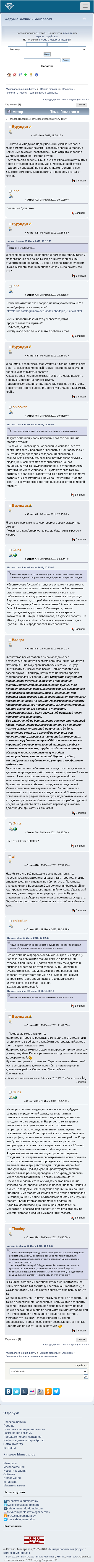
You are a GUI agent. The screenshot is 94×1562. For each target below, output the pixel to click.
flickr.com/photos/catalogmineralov (28, 1512)
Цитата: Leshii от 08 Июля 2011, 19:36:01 (30, 424)
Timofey (18, 1229)
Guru (17, 550)
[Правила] (36, 74)
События (9, 1474)
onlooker (20, 407)
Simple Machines (45, 1556)
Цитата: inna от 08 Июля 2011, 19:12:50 (29, 241)
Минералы (10, 1463)
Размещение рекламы (17, 1433)
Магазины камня (14, 1485)
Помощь (8, 1425)
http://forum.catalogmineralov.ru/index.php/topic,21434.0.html (44, 311)
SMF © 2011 (27, 1556)
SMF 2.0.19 (12, 1556)
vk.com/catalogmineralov (22, 1501)
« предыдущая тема (54, 99)
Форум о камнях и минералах (28, 19)
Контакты (9, 1447)
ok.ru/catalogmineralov (21, 1515)
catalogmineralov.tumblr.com (25, 1508)
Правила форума (14, 1422)
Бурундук (20, 127)
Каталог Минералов (19, 1454)
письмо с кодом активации (54, 39)
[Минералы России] (15, 555)
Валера (18, 640)
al (13, 856)
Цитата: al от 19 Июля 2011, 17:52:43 (28, 938)
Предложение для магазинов (22, 1436)
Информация (12, 1478)
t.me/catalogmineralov (21, 1519)
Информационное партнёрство (23, 1440)
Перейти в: (82, 1365)
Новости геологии (14, 1470)
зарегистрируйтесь (47, 36)
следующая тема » (78, 99)
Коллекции (10, 1481)
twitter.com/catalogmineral (23, 1504)
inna (16, 191)
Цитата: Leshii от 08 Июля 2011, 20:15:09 (30, 567)
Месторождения (14, 1467)
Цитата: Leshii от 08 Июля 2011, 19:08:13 (30, 991)
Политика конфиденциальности (24, 1429)
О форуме (11, 1413)
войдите (68, 33)
